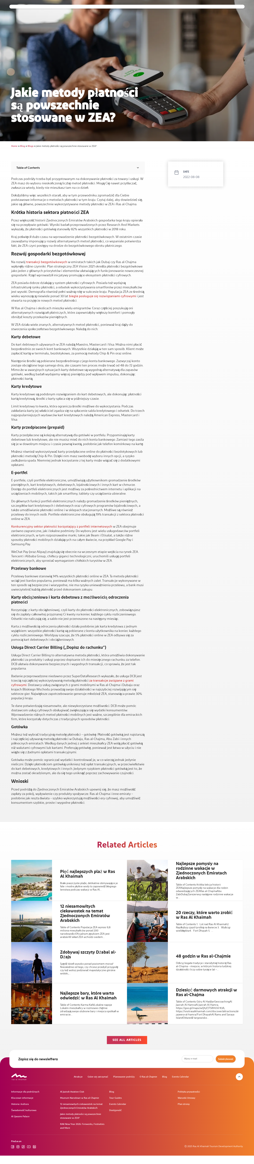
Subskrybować (225, 1058)
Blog (23, 146)
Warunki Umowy (186, 1098)
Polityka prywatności (189, 1092)
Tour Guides (115, 1098)
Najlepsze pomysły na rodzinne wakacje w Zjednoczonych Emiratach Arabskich (201, 870)
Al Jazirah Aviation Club (72, 1092)
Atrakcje (78, 1077)
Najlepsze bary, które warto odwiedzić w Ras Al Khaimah (88, 995)
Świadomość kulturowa (23, 1110)
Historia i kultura (20, 1104)
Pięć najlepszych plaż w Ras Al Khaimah (87, 874)
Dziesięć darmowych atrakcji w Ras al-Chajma (206, 992)
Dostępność (115, 1110)
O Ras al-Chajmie (148, 1077)
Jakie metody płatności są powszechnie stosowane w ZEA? (80, 1116)
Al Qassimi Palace (20, 1116)
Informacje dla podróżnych (25, 1092)
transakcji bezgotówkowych (46, 262)
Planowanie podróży (124, 1077)
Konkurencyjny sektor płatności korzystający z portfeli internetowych (61, 526)
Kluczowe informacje (22, 1098)
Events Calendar (180, 1077)
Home (15, 146)
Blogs (32, 146)
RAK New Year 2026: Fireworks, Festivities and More (82, 1126)
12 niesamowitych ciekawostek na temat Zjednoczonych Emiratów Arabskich (85, 913)
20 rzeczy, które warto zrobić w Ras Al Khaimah (204, 915)
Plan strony (184, 1104)
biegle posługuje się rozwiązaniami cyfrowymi (102, 296)
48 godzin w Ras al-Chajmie (203, 956)
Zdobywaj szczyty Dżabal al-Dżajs (88, 954)
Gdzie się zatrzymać (98, 1077)
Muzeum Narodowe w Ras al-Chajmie (79, 1098)
